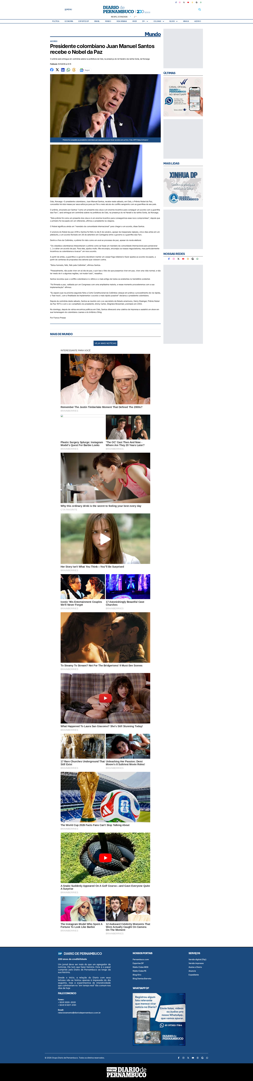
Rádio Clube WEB (140, 967)
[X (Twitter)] (184, 2)
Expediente (194, 975)
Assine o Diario (195, 967)
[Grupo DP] (126, 1072)
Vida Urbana (121, 21)
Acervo (197, 21)
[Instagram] (180, 2)
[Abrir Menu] (66, 9)
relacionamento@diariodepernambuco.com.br (79, 1013)
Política (55, 21)
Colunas (157, 21)
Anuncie (192, 971)
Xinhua (186, 21)
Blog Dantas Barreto (142, 978)
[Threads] (192, 2)
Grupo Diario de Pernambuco (65, 1058)
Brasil (97, 21)
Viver (134, 21)
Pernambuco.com (141, 959)
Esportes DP (83, 21)
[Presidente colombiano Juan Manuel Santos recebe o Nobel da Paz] (51, 69)
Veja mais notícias (105, 343)
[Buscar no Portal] (199, 9)
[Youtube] (188, 2)
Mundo (108, 21)
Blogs (172, 21)
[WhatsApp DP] (201, 2)
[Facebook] (177, 2)
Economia (69, 21)
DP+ (143, 21)
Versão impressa (196, 963)
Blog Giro (137, 975)
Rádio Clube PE (139, 971)
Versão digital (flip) (197, 959)
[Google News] (196, 2)
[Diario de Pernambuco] (126, 9)
